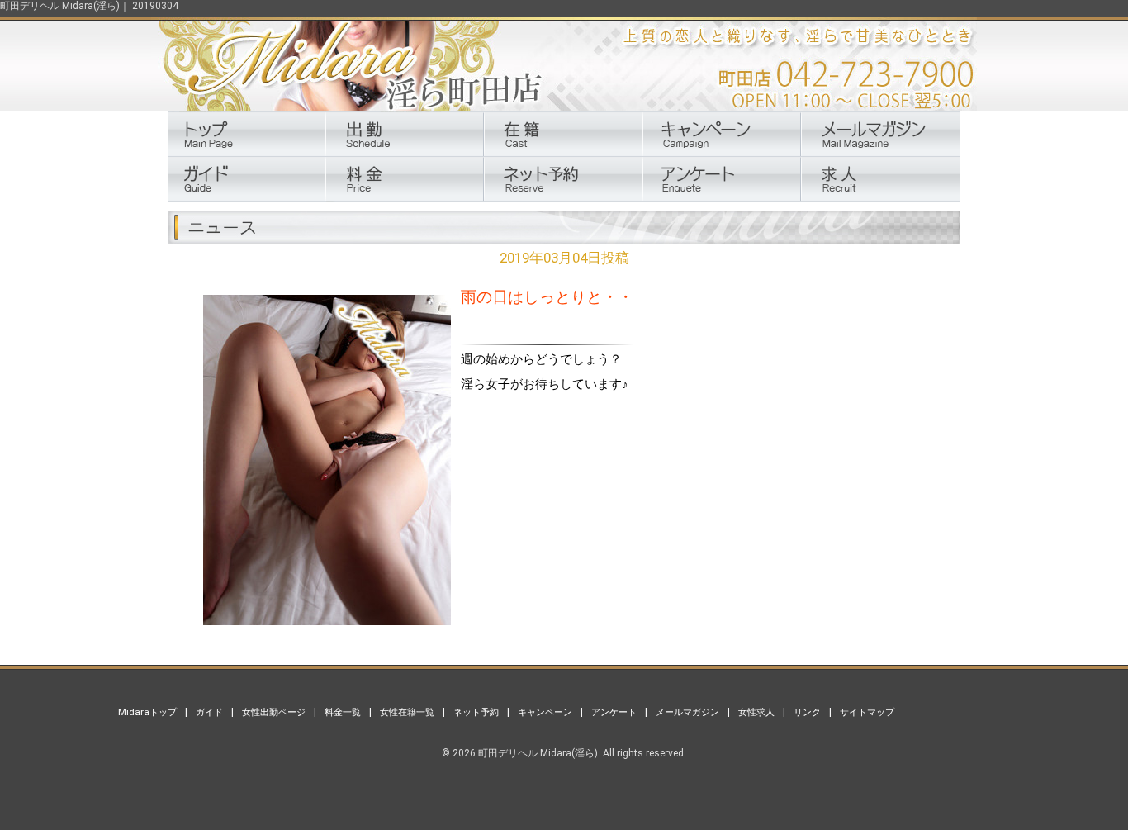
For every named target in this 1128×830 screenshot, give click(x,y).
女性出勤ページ (274, 712)
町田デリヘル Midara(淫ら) (538, 753)
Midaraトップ (147, 712)
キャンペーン (545, 712)
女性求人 (756, 712)
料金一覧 (343, 712)
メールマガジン (687, 712)
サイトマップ (867, 712)
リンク (807, 712)
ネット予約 (476, 712)
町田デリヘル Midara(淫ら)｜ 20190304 (89, 6)
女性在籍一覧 (407, 712)
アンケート (614, 712)
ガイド (209, 712)
